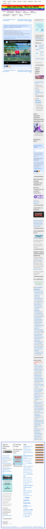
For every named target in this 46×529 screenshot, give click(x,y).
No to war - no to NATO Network (11, 526)
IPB (30, 463)
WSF (27, 516)
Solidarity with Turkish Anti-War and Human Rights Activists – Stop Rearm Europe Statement (39, 423)
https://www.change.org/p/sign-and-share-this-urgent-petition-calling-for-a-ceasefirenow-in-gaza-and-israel (38, 223)
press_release (28, 492)
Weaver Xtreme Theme (28, 526)
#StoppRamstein (27, 446)
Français (14, 1)
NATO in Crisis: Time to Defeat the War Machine (38, 404)
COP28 (25, 452)
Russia (26, 493)
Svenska (5, 3)
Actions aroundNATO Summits (10, 12)
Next (42, 7)
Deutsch (19, 1)
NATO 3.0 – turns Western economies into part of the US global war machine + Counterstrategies (38, 366)
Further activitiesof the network (6, 15)
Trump (25, 507)
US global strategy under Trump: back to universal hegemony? (39, 408)
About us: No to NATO (18, 12)
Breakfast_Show (27, 449)
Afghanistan (26, 447)
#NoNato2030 (27, 14)
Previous (3, 7)
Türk (9, 3)
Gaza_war (25, 463)
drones (25, 460)
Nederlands (30, 1)
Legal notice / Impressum (37, 526)
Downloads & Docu (14, 15)
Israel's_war (27, 467)
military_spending (28, 472)
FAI (26, 461)
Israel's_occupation (28, 466)
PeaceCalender (21, 15)
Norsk (40, 1)
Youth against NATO (26, 12)
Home (4, 11)
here (34, 266)
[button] (5, 66)
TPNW (29, 506)
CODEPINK (28, 450)
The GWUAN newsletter (38, 100)
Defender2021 (30, 458)
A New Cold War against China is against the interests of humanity (7, 458)
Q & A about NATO (38, 146)
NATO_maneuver (28, 480)
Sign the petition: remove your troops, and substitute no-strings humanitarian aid (24, 20)
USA (27, 513)
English (4, 1)
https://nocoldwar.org (7, 463)
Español (9, 1)
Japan (25, 469)
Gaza (28, 461)
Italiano (24, 1)
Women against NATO (33, 12)
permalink (11, 67)
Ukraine (28, 510)
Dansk (35, 1)
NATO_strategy (27, 482)
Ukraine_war (26, 511)
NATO (24, 474)
